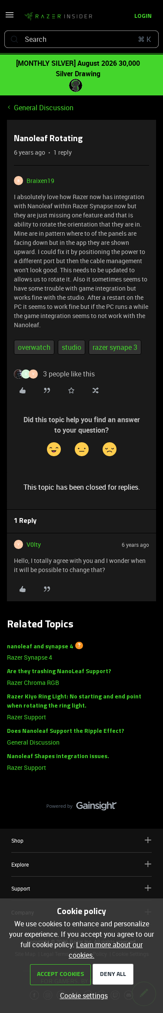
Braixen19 (40, 180)
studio (71, 347)
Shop (17, 840)
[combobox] (81, 39)
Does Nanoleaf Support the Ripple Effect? (65, 731)
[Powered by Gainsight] (81, 808)
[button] (9, 17)
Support (20, 888)
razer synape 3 (115, 347)
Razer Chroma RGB (33, 682)
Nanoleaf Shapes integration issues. (58, 756)
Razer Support (26, 717)
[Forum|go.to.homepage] (58, 17)
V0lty (34, 544)
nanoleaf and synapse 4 (40, 646)
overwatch (34, 347)
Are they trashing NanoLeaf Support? (59, 671)
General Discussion (43, 107)
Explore (20, 864)
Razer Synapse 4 (29, 657)
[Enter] (14, 39)
